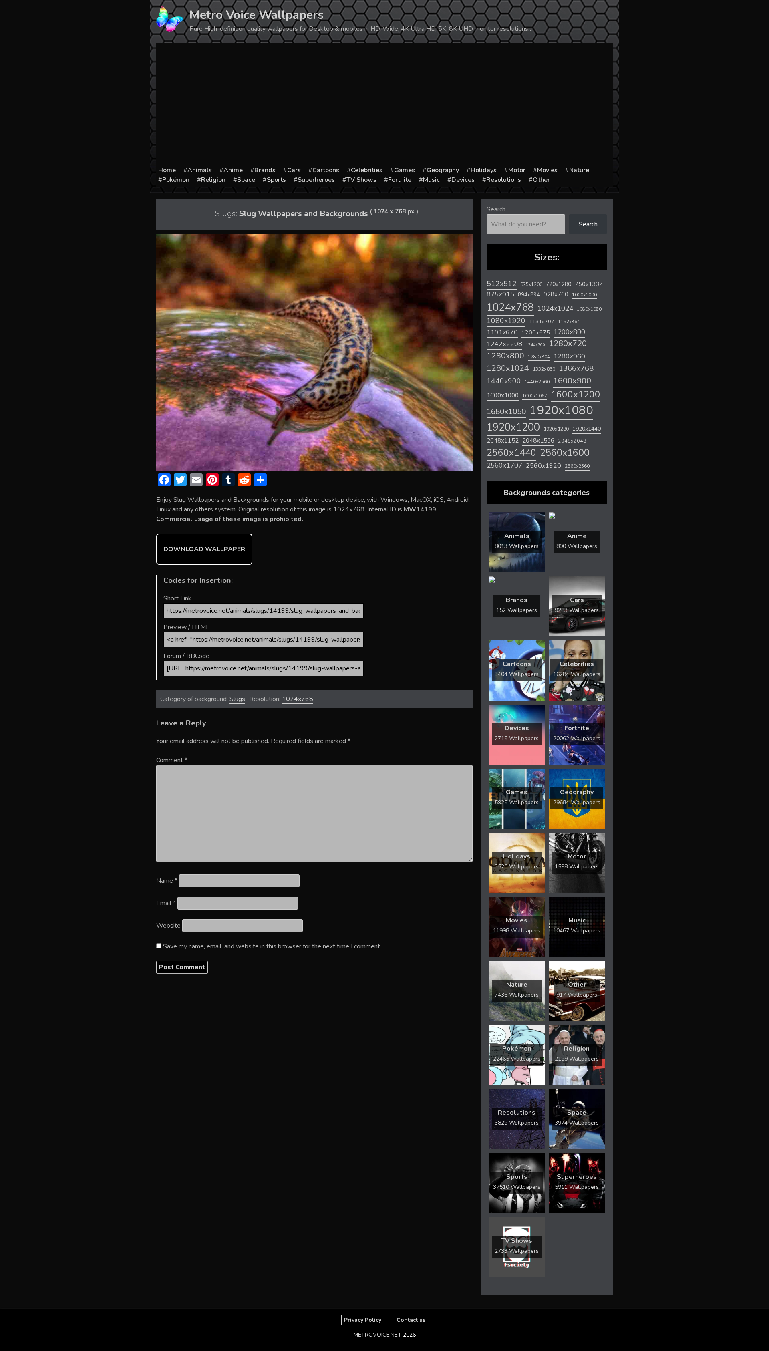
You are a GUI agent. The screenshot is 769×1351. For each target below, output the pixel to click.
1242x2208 (504, 343)
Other (541, 179)
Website (168, 925)
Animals (199, 170)
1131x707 (541, 321)
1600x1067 (534, 396)
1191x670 (502, 332)
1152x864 (569, 322)
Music (431, 179)
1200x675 (535, 332)
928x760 (556, 294)
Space (246, 179)
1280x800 (505, 356)
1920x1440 (586, 429)
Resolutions (503, 179)
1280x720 (568, 343)
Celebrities (366, 170)
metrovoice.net (377, 1335)
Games (404, 170)
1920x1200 (513, 427)
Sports (276, 179)
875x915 (500, 294)
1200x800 (569, 332)
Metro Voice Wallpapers (256, 15)
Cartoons (325, 170)
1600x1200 (575, 394)
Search (496, 209)
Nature (579, 170)
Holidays (484, 170)
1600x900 (572, 380)
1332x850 (544, 369)
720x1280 (558, 284)
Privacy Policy (362, 1320)
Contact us (411, 1320)
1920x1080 (561, 410)
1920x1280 (556, 428)
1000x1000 (584, 295)
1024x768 (297, 699)
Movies (547, 170)
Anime (233, 170)
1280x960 (569, 356)
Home (167, 170)
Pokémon (175, 179)
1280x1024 (508, 368)
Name (166, 880)
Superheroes (316, 179)
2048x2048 (572, 440)
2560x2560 (577, 466)
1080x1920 (506, 321)
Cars (294, 170)
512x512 (502, 283)
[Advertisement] (384, 105)
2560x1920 (543, 465)
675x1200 (531, 284)
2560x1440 (511, 453)
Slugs (237, 699)
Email (166, 903)
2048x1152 (503, 441)
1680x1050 (506, 412)
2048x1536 (538, 440)
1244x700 (535, 345)
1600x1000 (503, 395)
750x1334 (589, 284)
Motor (516, 170)
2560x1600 (565, 452)
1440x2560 (537, 382)
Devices (463, 179)
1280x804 (539, 357)
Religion (213, 179)
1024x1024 (555, 308)
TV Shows (361, 179)
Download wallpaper (204, 549)
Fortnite (399, 179)
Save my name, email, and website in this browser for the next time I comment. (272, 946)
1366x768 (576, 368)
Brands (265, 170)
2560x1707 (504, 465)
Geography (443, 170)
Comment (171, 760)
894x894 (529, 294)
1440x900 (504, 381)
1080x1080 (589, 309)
